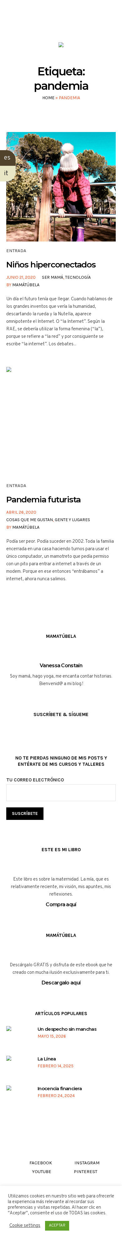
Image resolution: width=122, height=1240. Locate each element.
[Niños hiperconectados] (61, 186)
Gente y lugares (72, 519)
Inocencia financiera (60, 1088)
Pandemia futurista (43, 500)
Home (48, 97)
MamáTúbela (25, 284)
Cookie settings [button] (24, 1226)
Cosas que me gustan (29, 519)
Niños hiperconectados (51, 265)
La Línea (47, 1059)
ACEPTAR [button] (57, 1225)
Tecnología (78, 277)
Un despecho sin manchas (67, 1029)
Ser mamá (52, 277)
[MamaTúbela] (61, 46)
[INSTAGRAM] (54, 24)
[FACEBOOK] (42, 24)
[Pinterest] (78, 24)
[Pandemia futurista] (61, 421)
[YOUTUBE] (66, 24)
